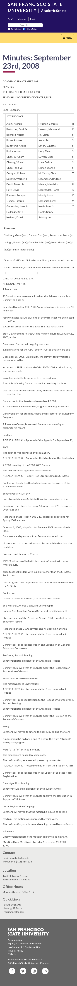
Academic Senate (53, 11)
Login (33, 18)
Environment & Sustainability (24, 946)
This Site (32, 28)
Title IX (12, 954)
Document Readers (14, 911)
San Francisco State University (25, 959)
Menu (68, 38)
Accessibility (15, 939)
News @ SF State (12, 908)
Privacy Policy (15, 950)
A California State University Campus (28, 962)
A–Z (10, 18)
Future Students (12, 904)
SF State (16, 28)
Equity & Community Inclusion (25, 943)
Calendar (21, 18)
